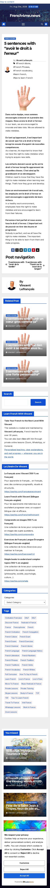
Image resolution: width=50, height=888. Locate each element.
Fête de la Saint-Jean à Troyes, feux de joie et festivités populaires (22, 808)
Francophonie (19, 627)
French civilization (12, 632)
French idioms (10, 38)
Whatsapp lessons (12, 707)
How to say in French (28, 674)
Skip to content (7, 2)
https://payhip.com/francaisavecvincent (22, 491)
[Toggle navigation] (23, 24)
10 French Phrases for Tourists (18, 747)
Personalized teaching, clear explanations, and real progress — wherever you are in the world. (23, 453)
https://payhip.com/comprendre (19, 534)
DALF (27, 618)
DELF (34, 618)
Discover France (11, 623)
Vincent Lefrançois (24, 60)
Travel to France (12, 703)
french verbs (27, 665)
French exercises (26, 641)
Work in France (29, 707)
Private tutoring (27, 688)
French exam (25, 637)
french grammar (11, 646)
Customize (24, 863)
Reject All (24, 869)
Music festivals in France (31, 684)
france (8, 627)
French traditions (12, 665)
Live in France (24, 679)
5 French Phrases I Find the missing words (22, 775)
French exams (10, 641)
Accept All (24, 876)
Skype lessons (11, 693)
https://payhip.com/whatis (16, 581)
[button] (42, 24)
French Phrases (11, 660)
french (30, 627)
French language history (32, 651)
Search (8, 394)
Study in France (26, 693)
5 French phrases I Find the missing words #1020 (23, 779)
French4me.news (25, 15)
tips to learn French (20, 698)
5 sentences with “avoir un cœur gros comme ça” (24, 320)
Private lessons (11, 688)
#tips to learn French (23, 78)
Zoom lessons (11, 712)
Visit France (26, 703)
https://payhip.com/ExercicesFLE (19, 554)
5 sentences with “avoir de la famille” (16, 264)
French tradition (27, 660)
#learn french (19, 74)
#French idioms (23, 63)
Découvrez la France (14, 802)
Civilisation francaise (13, 618)
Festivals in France (28, 623)
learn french (10, 679)
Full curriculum (11, 674)
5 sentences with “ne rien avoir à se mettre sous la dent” (24, 348)
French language (12, 651)
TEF (6, 698)
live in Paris (37, 679)
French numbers (28, 655)
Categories (9, 597)
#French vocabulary (22, 70)
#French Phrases (21, 67)
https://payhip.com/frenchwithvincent (21, 515)
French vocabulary (12, 670)
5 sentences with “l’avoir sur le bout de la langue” (34, 265)
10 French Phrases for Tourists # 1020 (21, 752)
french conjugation (30, 632)
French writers (29, 670)
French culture (11, 637)
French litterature (12, 655)
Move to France (12, 684)
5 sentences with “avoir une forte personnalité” (22, 373)
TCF (37, 693)
